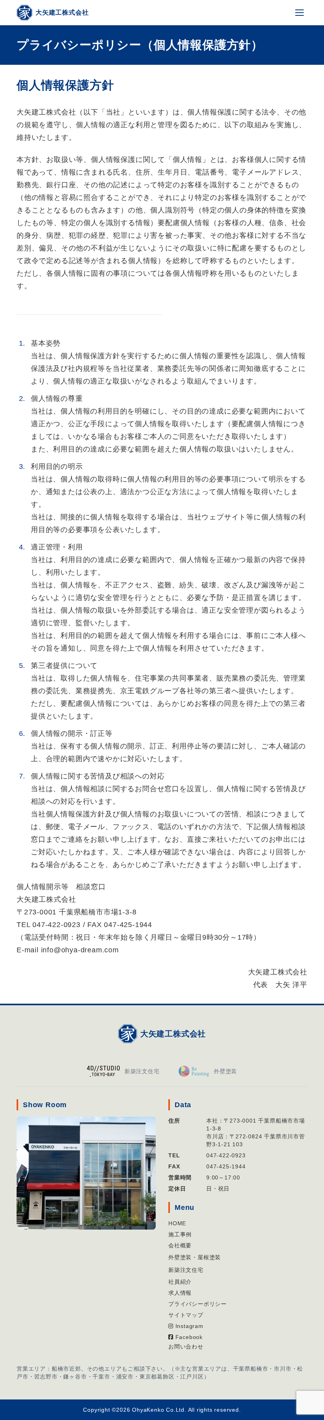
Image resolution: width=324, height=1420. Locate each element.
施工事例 (180, 1234)
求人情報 (180, 1293)
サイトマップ (185, 1315)
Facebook (188, 1337)
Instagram (188, 1326)
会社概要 (180, 1245)
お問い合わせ (185, 1346)
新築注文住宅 (185, 1270)
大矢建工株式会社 (173, 1033)
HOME (177, 1223)
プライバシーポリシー (197, 1304)
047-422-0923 (226, 1155)
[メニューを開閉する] (299, 13)
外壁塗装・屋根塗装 (194, 1257)
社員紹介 (180, 1282)
